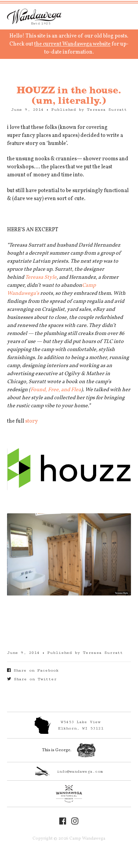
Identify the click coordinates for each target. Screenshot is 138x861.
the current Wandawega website (72, 44)
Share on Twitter (34, 679)
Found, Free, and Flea (55, 390)
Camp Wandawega (34, 16)
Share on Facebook (35, 670)
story (31, 421)
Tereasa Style (41, 277)
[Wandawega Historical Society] (69, 793)
